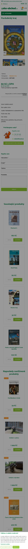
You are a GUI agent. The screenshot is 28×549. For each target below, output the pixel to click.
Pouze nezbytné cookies (6, 547)
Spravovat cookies (5, 544)
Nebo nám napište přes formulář (13, 143)
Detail (9, 240)
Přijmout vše (16, 547)
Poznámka (4, 174)
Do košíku (17, 240)
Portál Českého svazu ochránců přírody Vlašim (12, 1)
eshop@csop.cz (19, 139)
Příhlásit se (5, 4)
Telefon (3, 168)
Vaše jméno (4, 157)
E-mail (2, 163)
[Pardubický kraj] (14, 40)
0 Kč (25, 8)
